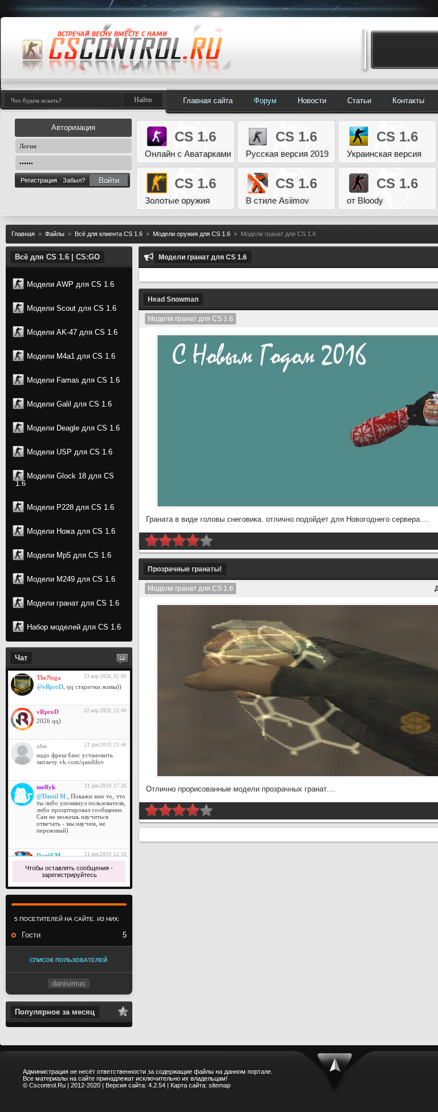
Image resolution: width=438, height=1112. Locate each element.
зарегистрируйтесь (69, 874)
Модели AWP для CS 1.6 (70, 284)
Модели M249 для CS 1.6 (71, 579)
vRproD (47, 711)
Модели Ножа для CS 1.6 (71, 531)
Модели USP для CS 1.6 (69, 452)
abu (41, 745)
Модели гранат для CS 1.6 (73, 603)
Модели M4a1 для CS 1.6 (71, 356)
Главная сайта (208, 100)
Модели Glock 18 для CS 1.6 (64, 480)
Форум (265, 100)
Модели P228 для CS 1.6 (70, 507)
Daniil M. (49, 855)
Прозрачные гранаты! (185, 569)
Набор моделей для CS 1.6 (74, 627)
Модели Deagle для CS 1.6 (73, 428)
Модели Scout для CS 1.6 (71, 308)
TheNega (48, 677)
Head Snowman (173, 299)
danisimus (69, 983)
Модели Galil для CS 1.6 (69, 404)
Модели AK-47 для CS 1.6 (72, 332)
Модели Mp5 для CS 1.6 (69, 555)
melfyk (45, 787)
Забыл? (74, 180)
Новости (312, 100)
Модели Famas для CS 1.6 (73, 380)
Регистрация (39, 180)
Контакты (408, 100)
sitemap (219, 1085)
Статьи (359, 100)
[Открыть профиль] (22, 684)
